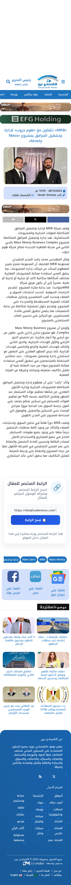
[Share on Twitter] (36, 219)
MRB (42, 559)
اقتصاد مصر (55, 840)
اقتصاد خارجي (58, 831)
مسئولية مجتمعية (18, 837)
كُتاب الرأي (18, 828)
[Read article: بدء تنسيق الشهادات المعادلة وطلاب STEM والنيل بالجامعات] (53, 695)
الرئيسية (63, 94)
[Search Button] (8, 82)
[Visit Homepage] (48, 82)
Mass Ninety (57, 559)
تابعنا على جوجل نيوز (58, 592)
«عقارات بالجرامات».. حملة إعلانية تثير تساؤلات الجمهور (53, 640)
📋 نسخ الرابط (35, 520)
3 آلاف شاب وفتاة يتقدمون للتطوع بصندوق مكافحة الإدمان (19, 640)
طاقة (21, 807)
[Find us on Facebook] (60, 777)
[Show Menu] (63, 82)
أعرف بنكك (55, 802)
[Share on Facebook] (58, 219)
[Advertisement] (35, 37)
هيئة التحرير (43, 871)
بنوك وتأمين (31, 94)
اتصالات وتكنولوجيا (55, 812)
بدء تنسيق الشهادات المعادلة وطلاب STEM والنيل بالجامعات (53, 709)
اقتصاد (48, 94)
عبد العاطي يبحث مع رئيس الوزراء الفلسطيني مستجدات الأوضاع (18, 709)
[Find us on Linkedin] (47, 777)
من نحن (57, 871)
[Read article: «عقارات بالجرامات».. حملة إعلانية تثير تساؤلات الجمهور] (53, 625)
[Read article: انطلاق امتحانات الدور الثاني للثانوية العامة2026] (19, 660)
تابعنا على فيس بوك (13, 590)
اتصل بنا (45, 875)
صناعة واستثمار (18, 798)
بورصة (14, 94)
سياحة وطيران (39, 819)
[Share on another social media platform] (13, 219)
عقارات (15, 195)
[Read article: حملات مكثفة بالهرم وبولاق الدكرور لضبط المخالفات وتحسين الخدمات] (53, 660)
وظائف (57, 875)
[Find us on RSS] (40, 777)
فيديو (20, 821)
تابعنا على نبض (35, 590)
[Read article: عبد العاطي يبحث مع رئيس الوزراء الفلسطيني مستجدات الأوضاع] (19, 695)
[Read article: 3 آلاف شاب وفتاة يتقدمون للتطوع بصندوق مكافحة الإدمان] (19, 625)
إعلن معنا (27, 871)
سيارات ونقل (39, 831)
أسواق (58, 795)
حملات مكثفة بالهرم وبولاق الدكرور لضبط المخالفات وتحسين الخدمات (53, 675)
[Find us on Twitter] (54, 777)
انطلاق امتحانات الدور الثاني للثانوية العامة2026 (19, 673)
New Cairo (29, 559)
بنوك (40, 802)
